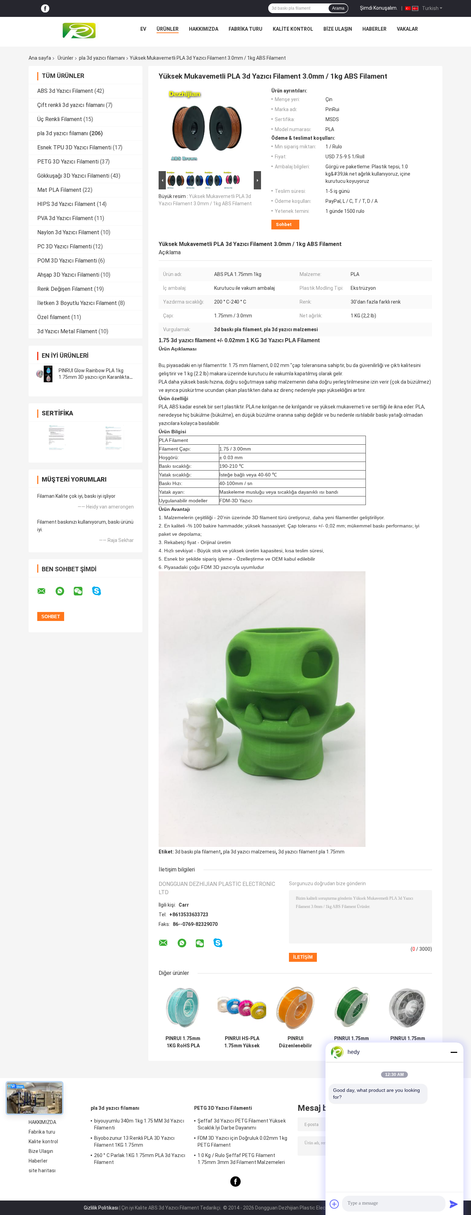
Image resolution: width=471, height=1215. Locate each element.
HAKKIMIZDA (203, 29)
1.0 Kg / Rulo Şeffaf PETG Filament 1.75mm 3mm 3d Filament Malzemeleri (241, 1159)
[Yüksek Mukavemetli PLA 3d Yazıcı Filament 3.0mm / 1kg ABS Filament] (207, 128)
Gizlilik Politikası (101, 1208)
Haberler (374, 29)
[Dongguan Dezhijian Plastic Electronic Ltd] (81, 30)
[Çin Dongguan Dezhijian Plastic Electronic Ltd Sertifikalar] (57, 437)
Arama (338, 8)
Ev (143, 29)
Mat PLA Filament (59, 190)
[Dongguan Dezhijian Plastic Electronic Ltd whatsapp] (64, 591)
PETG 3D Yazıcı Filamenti (68, 161)
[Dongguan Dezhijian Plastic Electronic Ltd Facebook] (45, 8)
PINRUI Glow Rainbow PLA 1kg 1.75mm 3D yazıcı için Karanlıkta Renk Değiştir (94, 377)
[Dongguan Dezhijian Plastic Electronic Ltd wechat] (82, 591)
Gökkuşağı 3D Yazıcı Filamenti (73, 175)
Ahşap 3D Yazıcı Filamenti (68, 274)
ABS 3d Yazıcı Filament (65, 91)
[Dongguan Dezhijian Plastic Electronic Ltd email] (45, 591)
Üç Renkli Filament (59, 119)
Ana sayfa (40, 58)
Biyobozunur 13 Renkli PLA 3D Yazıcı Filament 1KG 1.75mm (134, 1141)
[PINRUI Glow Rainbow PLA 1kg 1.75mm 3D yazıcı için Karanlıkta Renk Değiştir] (44, 374)
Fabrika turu (245, 29)
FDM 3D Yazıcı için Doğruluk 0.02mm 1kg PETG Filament (242, 1141)
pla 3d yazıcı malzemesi (249, 852)
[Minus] (454, 1052)
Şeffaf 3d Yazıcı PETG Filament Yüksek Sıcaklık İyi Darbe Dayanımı (242, 1124)
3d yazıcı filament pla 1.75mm (311, 852)
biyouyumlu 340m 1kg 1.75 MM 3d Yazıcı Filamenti (139, 1124)
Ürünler (168, 29)
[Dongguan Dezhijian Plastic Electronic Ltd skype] (101, 591)
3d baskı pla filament (198, 852)
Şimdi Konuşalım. (379, 8)
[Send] (453, 1204)
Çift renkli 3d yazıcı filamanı (70, 105)
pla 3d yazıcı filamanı (102, 58)
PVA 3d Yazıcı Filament (65, 218)
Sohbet (284, 224)
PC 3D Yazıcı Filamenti (64, 246)
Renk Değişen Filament (65, 289)
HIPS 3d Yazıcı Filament (66, 204)
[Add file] (334, 1204)
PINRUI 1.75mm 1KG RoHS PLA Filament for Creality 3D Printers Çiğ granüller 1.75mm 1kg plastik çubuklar (183, 1042)
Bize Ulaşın (337, 29)
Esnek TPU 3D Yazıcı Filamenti (74, 147)
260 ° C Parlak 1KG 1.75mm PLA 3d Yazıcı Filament (139, 1159)
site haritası (42, 1170)
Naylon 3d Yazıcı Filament (68, 232)
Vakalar (407, 29)
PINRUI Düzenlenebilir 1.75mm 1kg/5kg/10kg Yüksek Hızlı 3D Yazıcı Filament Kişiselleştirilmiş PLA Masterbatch (295, 1042)
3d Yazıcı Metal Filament (67, 331)
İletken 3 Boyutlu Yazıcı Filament (77, 303)
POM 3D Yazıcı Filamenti (67, 260)
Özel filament (53, 317)
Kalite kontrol (293, 29)
